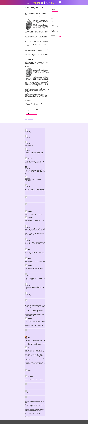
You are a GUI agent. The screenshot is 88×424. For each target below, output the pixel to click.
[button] (60, 2)
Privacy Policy (54, 421)
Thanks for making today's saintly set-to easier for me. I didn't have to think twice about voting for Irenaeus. (34, 387)
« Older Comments (27, 416)
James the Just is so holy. (28, 295)
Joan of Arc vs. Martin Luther (54, 28)
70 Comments (37, 8)
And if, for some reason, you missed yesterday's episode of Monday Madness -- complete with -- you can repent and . (36, 16)
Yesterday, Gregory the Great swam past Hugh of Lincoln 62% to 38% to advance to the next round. (37, 14)
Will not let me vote (27, 138)
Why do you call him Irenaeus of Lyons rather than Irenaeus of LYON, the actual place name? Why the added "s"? (34, 180)
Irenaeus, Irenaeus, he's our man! (29, 132)
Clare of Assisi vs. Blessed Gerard (54, 31)
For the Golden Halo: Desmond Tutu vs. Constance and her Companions (57, 18)
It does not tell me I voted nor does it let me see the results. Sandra (33, 373)
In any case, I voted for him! (28, 181)
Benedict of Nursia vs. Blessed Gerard (55, 23)
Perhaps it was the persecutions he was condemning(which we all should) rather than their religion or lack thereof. (34, 145)
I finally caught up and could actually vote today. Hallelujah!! (32, 393)
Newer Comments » (31, 416)
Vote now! (26, 18)
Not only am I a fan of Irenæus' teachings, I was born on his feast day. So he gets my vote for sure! (34, 221)
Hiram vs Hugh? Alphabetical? (27, 200)
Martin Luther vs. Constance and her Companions (56, 21)
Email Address (53, 9)
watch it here (39, 16)
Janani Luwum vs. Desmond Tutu (54, 26)
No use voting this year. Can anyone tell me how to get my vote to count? (33, 214)
